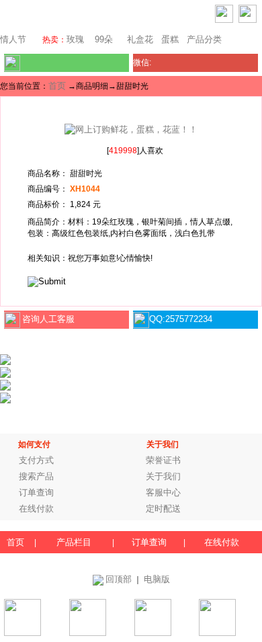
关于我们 (163, 476)
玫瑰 (75, 39)
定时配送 (163, 509)
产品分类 (204, 39)
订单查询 (36, 492)
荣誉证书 (163, 460)
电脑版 (157, 579)
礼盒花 (140, 39)
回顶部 (118, 579)
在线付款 (36, 509)
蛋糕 (170, 39)
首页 (57, 86)
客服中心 (163, 492)
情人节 (13, 39)
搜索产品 (36, 476)
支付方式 (36, 460)
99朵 (102, 39)
